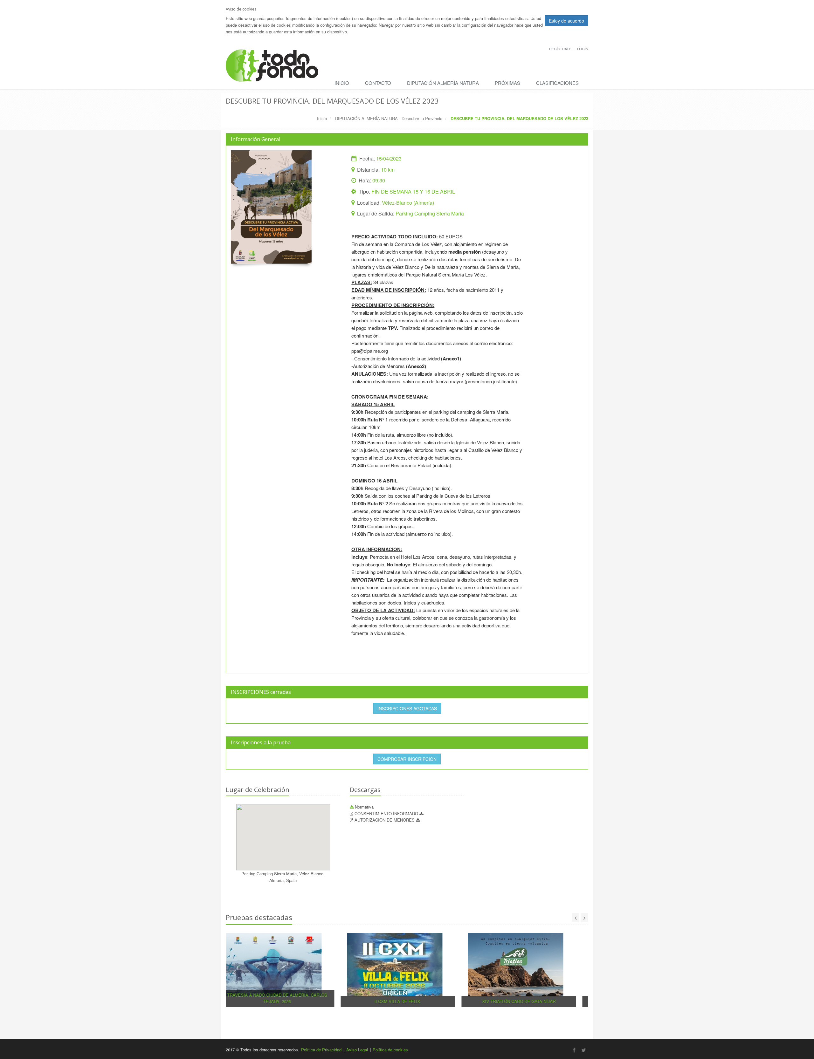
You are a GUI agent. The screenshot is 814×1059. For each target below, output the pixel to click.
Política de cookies (390, 1050)
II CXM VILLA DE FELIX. (407, 1001)
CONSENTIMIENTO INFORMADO (387, 813)
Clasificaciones (557, 82)
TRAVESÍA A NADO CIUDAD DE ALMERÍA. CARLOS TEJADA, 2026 (286, 998)
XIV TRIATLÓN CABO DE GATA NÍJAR (528, 1001)
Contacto (378, 82)
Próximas (507, 82)
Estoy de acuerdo (566, 20)
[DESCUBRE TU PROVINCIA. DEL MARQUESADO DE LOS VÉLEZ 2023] (271, 207)
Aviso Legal (357, 1050)
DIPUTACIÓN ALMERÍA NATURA (443, 82)
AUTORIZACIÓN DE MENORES (385, 820)
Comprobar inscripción (407, 759)
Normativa (364, 807)
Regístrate (560, 48)
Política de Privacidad (321, 1050)
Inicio (342, 82)
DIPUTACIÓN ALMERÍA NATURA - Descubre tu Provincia (388, 118)
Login (582, 48)
